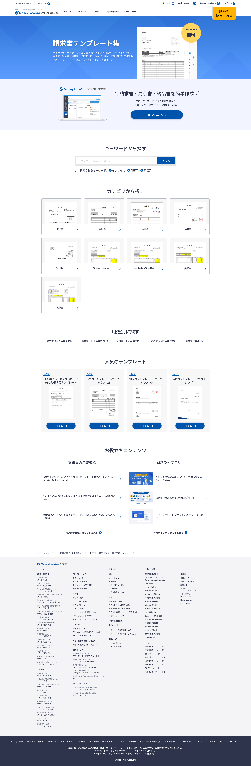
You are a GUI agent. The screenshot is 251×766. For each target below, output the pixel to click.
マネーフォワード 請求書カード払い (87, 655)
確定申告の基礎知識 (152, 594)
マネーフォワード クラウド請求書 (52, 553)
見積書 (134, 170)
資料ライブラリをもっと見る (168, 532)
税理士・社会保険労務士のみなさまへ (123, 634)
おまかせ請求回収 (80, 581)
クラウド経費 (43, 629)
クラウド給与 (42, 691)
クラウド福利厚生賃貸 (46, 714)
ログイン (228, 3)
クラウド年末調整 (44, 697)
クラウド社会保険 (44, 702)
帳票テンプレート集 (152, 654)
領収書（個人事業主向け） (165, 341)
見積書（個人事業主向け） (130, 341)
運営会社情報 (17, 741)
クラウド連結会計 (44, 652)
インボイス (118, 170)
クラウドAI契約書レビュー (83, 601)
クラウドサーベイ (46, 719)
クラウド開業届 (79, 608)
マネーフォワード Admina (83, 616)
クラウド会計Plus (45, 584)
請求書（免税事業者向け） (95, 341)
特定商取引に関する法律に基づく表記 (107, 741)
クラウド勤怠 (47, 680)
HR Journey (185, 603)
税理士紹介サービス (116, 585)
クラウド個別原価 (44, 646)
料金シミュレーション (117, 616)
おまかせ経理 (78, 578)
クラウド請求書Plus (45, 618)
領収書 (148, 170)
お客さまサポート (208, 3)
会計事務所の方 (185, 3)
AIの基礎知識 (150, 637)
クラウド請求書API (116, 643)
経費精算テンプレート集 (154, 650)
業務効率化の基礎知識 (153, 619)
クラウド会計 (42, 579)
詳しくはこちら (157, 115)
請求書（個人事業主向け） (61, 341)
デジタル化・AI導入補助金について (87, 632)
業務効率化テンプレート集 (155, 672)
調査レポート (185, 585)
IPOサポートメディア (117, 625)
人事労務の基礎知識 (152, 598)
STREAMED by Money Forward (85, 666)
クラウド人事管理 (44, 674)
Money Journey (186, 600)
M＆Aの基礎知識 (151, 630)
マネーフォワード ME (188, 589)
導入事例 (112, 581)
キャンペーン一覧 (187, 581)
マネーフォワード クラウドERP (85, 619)
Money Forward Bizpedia (156, 579)
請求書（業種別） (195, 341)
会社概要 (166, 3)
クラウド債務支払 (44, 635)
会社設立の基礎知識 (152, 608)
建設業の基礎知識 (151, 626)
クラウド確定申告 (49, 595)
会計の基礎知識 (151, 590)
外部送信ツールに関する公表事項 (144, 741)
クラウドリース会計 (46, 590)
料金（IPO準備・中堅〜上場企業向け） (124, 612)
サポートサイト (115, 578)
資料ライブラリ (186, 578)
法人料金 (67, 11)
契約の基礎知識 (151, 605)
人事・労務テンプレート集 (155, 657)
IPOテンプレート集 (152, 668)
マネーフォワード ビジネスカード (86, 612)
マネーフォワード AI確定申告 (48, 601)
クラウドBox (47, 657)
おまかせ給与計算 (80, 588)
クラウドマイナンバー (46, 708)
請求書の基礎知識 (151, 601)
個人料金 (82, 11)
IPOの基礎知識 (150, 612)
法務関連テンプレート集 (154, 661)
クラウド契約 (78, 598)
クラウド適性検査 (44, 725)
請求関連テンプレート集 (82, 553)
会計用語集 (149, 583)
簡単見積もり (113, 11)
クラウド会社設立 (80, 605)
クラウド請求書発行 (49, 612)
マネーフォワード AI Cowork (85, 688)
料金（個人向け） (116, 601)
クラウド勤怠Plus (48, 685)
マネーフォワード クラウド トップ (30, 3)
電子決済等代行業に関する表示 (178, 741)
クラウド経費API (115, 646)
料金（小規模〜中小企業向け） (121, 608)
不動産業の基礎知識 (152, 634)
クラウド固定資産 (44, 641)
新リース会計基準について (83, 635)
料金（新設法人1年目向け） (120, 605)
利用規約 (81, 741)
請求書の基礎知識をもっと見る (81, 532)
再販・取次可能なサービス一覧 (85, 645)
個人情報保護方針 (35, 741)
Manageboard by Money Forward (86, 672)
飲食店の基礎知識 (151, 623)
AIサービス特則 (233, 741)
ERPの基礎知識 (151, 587)
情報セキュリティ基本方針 (60, 741)
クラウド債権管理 (46, 624)
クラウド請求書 (49, 607)
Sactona (88, 677)
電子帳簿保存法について (82, 628)
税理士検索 (113, 588)
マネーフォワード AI (84, 694)
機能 (97, 11)
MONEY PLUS (187, 595)
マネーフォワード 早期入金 (83, 660)
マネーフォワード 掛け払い (47, 663)
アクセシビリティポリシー (210, 741)
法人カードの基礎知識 (153, 616)
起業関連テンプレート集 (154, 664)
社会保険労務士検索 (116, 592)
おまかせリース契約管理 (82, 585)
